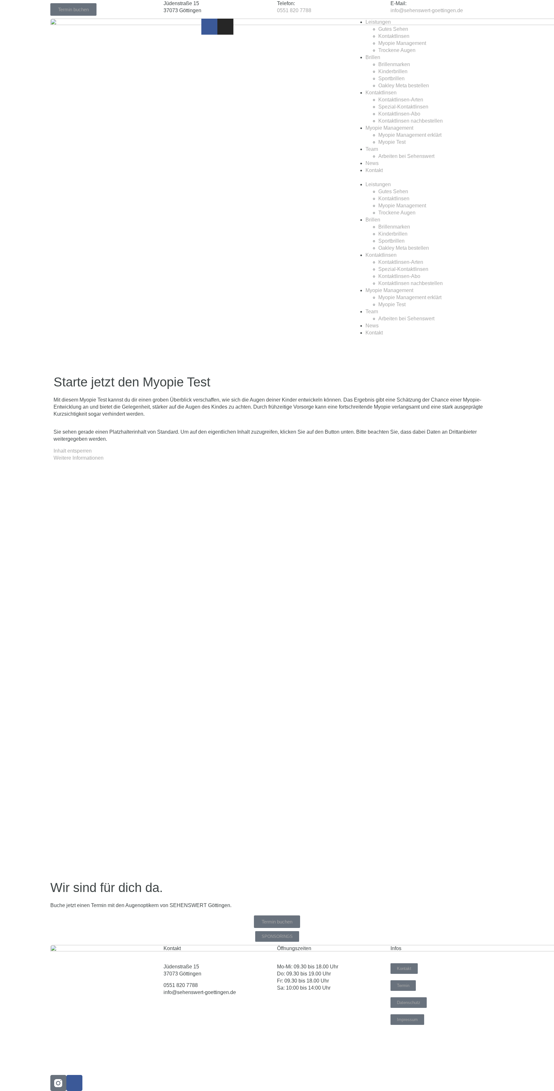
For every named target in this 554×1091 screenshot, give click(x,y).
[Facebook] (74, 1083)
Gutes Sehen (393, 29)
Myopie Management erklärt (409, 135)
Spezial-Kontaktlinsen (403, 106)
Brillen (372, 57)
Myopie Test (392, 142)
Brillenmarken (394, 64)
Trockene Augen (397, 50)
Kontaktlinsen (393, 36)
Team (371, 149)
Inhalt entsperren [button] (73, 451)
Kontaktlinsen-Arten (400, 99)
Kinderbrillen (392, 71)
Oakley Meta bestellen (403, 85)
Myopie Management (402, 43)
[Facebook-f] (209, 27)
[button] (428, 177)
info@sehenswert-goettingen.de (426, 10)
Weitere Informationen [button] (79, 458)
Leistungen (378, 22)
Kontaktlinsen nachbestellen (410, 121)
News (372, 163)
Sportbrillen (391, 78)
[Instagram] (225, 27)
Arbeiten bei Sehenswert (406, 156)
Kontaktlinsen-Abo (399, 114)
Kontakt (374, 170)
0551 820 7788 (294, 10)
